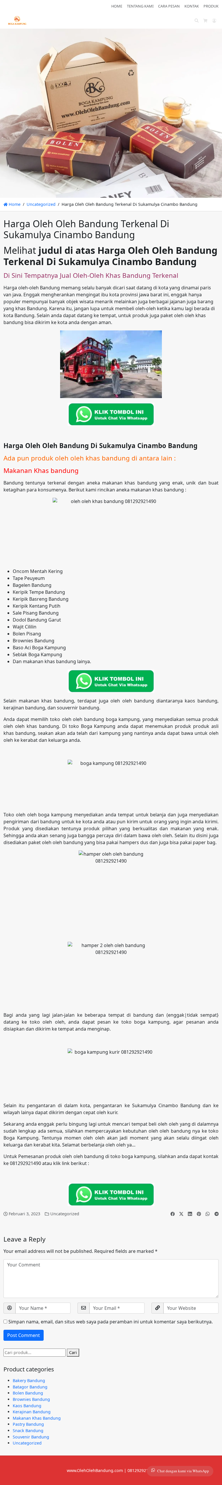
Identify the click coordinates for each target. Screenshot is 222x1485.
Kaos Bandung (27, 1405)
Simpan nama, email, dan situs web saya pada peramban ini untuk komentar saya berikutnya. (110, 1321)
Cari (73, 1352)
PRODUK (211, 6)
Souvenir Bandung (31, 1437)
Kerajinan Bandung (32, 1411)
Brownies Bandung (31, 1399)
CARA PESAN (169, 6)
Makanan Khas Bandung (37, 1418)
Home (14, 204)
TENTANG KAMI (140, 6)
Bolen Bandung (28, 1393)
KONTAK (191, 6)
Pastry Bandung (28, 1424)
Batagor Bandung (30, 1387)
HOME (116, 6)
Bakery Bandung (29, 1380)
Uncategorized (41, 204)
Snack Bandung (28, 1430)
